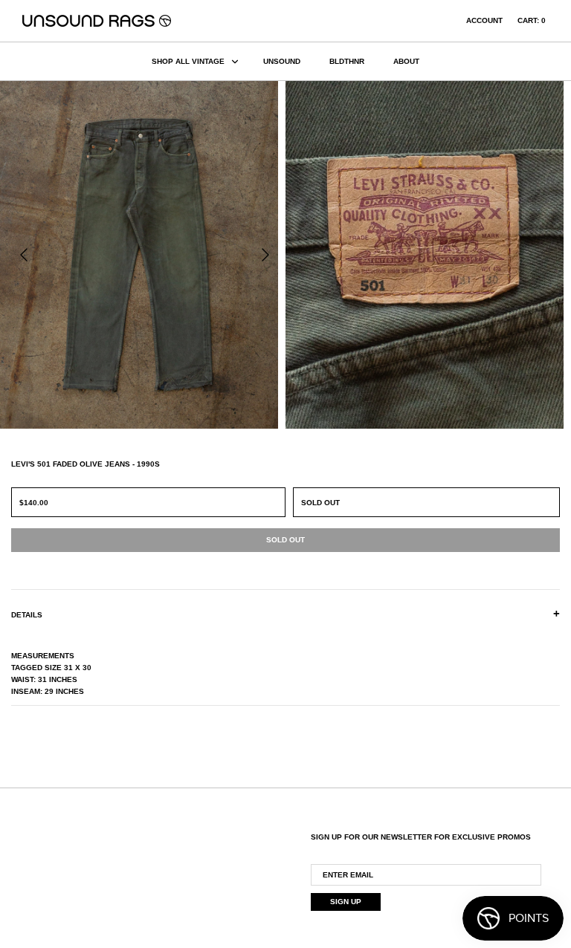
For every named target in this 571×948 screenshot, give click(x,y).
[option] (143, 255)
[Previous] (23, 254)
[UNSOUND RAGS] (96, 21)
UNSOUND (281, 61)
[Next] (265, 254)
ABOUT (406, 61)
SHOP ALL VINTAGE (188, 61)
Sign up (345, 901)
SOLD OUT (320, 503)
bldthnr (346, 61)
